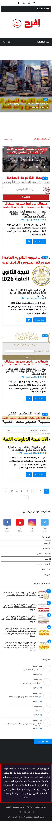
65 (12, 491)
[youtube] (24, 3)
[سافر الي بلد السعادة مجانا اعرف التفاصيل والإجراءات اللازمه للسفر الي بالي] (26, 86)
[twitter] (34, 3)
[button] (43, 8)
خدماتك (45, 569)
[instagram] (29, 3)
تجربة (46, 559)
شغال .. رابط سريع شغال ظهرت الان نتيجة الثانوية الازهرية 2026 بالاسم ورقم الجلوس (26, 371)
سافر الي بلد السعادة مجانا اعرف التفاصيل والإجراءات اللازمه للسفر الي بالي (28, 106)
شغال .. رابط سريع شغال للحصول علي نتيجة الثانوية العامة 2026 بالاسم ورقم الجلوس (27, 214)
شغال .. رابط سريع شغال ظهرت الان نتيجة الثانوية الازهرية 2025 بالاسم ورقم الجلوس (18, 619)
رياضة (46, 574)
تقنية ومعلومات (41, 564)
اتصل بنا (8, 806)
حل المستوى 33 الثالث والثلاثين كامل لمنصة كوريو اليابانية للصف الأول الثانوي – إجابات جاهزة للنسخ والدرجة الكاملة (20, 632)
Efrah (41, 167)
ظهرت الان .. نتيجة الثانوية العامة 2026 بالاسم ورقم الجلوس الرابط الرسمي (27, 292)
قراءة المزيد (41, 241)
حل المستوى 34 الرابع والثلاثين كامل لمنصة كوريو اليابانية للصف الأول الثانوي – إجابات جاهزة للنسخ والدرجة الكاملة (20, 646)
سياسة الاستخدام (40, 806)
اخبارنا (45, 99)
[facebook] (18, 3)
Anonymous (37, 666)
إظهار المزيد (8, 139)
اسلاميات (44, 548)
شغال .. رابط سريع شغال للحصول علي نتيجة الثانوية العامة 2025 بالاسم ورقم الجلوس (19, 607)
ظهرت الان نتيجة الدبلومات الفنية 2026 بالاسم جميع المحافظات (26, 448)
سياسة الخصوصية (19, 806)
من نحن (29, 806)
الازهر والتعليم (42, 553)
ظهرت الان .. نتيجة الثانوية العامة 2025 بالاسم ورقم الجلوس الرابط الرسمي (19, 594)
